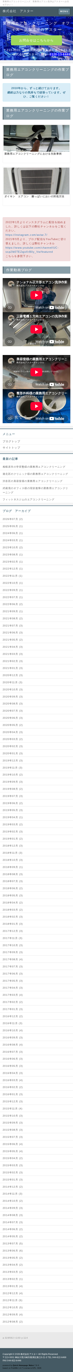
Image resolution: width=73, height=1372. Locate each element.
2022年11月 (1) (13, 575)
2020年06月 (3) (13, 717)
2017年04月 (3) (13, 987)
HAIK (39, 1368)
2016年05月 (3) (13, 1065)
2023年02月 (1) (13, 561)
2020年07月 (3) (13, 710)
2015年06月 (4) (13, 1144)
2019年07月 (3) (13, 796)
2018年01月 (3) (13, 923)
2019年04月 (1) (13, 817)
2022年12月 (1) (13, 568)
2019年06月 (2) (13, 803)
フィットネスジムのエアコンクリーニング (29, 499)
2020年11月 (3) (13, 682)
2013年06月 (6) (13, 1250)
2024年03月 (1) (13, 540)
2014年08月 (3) (13, 1215)
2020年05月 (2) (13, 725)
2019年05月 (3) (13, 810)
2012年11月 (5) (13, 1300)
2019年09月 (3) (13, 781)
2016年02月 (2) (13, 1087)
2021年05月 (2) (13, 639)
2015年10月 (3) (13, 1115)
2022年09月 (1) (13, 590)
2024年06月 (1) (13, 533)
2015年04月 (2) (13, 1158)
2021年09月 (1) (13, 611)
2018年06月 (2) (13, 888)
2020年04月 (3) (13, 732)
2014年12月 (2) (13, 1186)
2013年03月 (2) (13, 1271)
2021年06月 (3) (13, 632)
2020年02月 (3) (13, 746)
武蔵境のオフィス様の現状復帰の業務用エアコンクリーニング (35, 490)
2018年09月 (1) (13, 867)
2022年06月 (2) (13, 604)
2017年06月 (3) (13, 973)
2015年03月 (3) (13, 1165)
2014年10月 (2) (13, 1200)
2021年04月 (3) (13, 646)
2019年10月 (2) (13, 774)
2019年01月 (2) (13, 838)
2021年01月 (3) (13, 668)
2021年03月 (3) (13, 654)
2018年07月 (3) (13, 881)
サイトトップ (11, 447)
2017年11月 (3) (13, 938)
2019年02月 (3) (13, 831)
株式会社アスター (29, 1354)
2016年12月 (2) (13, 1016)
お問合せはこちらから (36, 40)
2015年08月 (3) (13, 1129)
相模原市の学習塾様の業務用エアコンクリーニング (34, 466)
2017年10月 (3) (13, 945)
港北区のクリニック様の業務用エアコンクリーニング (35, 473)
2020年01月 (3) (13, 753)
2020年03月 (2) (13, 739)
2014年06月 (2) (13, 1229)
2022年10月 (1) (13, 582)
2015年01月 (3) (13, 1179)
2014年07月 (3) (13, 1222)
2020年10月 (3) (13, 689)
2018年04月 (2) (13, 902)
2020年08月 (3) (13, 703)
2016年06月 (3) (13, 1058)
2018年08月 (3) (13, 874)
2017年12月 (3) (13, 931)
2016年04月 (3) (13, 1073)
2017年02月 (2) (13, 1002)
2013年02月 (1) (13, 1279)
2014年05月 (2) (13, 1236)
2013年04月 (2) (13, 1264)
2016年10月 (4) (13, 1030)
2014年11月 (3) (13, 1193)
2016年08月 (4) (13, 1044)
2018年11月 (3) (13, 852)
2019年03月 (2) (13, 824)
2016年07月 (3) (13, 1051)
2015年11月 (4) (13, 1108)
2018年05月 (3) (13, 895)
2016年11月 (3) (13, 1023)
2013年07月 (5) (13, 1243)
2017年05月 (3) (13, 980)
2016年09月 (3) (13, 1037)
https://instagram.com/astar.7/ (26, 234)
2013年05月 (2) (13, 1257)
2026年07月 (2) (13, 519)
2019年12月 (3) (13, 760)
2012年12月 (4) (13, 1293)
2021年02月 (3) (13, 661)
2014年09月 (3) (13, 1208)
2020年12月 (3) (13, 675)
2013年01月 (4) (13, 1286)
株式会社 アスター (18, 11)
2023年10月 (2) (13, 547)
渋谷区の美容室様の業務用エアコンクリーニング (33, 481)
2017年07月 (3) (13, 966)
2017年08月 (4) (13, 959)
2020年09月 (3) (13, 696)
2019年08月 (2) (13, 788)
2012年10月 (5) (13, 1307)
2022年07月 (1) (13, 597)
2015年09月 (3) (13, 1122)
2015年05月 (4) (13, 1151)
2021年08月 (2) (13, 618)
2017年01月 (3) (13, 1009)
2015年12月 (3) (13, 1101)
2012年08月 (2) (13, 1321)
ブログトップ (11, 441)
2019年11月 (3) (13, 767)
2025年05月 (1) (13, 526)
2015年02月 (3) (13, 1172)
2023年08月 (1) (13, 554)
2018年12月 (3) (13, 845)
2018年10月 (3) (13, 860)
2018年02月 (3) (13, 916)
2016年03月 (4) (13, 1080)
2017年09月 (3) (13, 952)
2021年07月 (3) (13, 625)
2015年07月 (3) (13, 1137)
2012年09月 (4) (13, 1314)
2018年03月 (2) (13, 909)
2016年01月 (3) (13, 1094)
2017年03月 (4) (13, 994)
